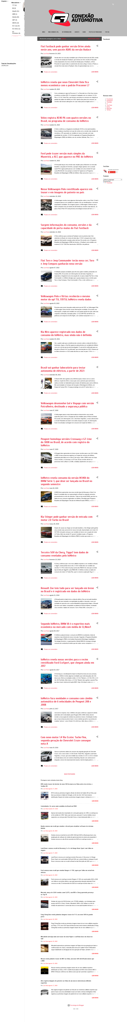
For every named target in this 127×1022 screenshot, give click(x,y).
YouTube (109, 105)
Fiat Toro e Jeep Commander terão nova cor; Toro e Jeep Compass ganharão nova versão (67, 262)
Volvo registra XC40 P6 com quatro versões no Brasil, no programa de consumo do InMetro (66, 119)
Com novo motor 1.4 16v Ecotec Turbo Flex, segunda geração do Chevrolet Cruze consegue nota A (66, 740)
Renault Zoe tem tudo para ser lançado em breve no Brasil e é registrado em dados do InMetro (67, 590)
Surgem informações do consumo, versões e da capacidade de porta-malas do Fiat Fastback (66, 226)
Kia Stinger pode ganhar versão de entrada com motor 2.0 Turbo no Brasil (67, 518)
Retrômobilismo (66, 32)
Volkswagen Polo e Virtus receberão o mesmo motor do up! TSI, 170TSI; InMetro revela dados (66, 298)
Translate (109, 183)
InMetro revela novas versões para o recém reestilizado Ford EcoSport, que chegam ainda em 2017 (67, 662)
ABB (14, 14)
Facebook (110, 99)
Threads (109, 102)
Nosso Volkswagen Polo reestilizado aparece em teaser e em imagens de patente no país (66, 191)
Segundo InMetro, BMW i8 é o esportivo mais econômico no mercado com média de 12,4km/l (66, 625)
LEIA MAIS (94, 72)
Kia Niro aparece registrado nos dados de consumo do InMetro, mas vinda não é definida (66, 333)
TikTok (109, 110)
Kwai (108, 107)
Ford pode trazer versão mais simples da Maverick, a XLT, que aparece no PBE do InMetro (67, 155)
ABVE (15, 23)
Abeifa (15, 17)
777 (14, 5)
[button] (97, 46)
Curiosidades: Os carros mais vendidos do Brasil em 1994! (59, 806)
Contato (77, 32)
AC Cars (15, 26)
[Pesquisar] (113, 4)
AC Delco (16, 29)
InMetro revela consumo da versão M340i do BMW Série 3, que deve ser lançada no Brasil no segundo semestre (66, 481)
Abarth (15, 11)
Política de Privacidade (95, 32)
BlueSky (109, 108)
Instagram (110, 100)
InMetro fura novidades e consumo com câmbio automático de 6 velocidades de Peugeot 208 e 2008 (66, 701)
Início (43, 32)
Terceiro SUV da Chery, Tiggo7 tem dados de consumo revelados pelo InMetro (64, 554)
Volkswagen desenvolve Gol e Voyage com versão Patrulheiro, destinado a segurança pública (67, 405)
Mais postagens (69, 774)
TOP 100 (107, 32)
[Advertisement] (108, 138)
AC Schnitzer (16, 32)
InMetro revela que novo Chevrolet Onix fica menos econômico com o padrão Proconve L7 (65, 84)
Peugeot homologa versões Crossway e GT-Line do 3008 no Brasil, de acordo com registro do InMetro (66, 442)
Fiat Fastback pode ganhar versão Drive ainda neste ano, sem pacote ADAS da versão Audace (66, 48)
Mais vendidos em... (53, 32)
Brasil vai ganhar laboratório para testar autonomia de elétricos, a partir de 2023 (63, 369)
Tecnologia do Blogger (77, 1005)
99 (13, 8)
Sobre (84, 32)
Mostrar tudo (93, 38)
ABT (14, 20)
